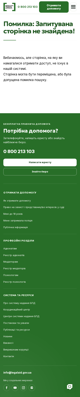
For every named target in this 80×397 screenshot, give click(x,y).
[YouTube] (15, 387)
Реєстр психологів (14, 281)
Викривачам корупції (16, 349)
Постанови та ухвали (16, 322)
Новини (7, 336)
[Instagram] (23, 387)
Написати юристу (40, 162)
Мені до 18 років (13, 213)
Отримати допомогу (54, 7)
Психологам (10, 275)
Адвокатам (10, 248)
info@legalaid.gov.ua (17, 372)
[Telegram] (31, 387)
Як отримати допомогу (17, 200)
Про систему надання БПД (19, 302)
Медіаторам (10, 261)
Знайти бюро (40, 171)
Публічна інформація (15, 227)
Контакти (8, 356)
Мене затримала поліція (17, 220)
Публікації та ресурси (16, 329)
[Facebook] (6, 387)
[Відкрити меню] (73, 7)
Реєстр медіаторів (14, 268)
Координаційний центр (16, 309)
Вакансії (8, 342)
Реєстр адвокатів (14, 255)
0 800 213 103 (19, 151)
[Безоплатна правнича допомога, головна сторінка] (9, 7)
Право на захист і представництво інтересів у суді (33, 207)
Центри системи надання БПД (21, 316)
